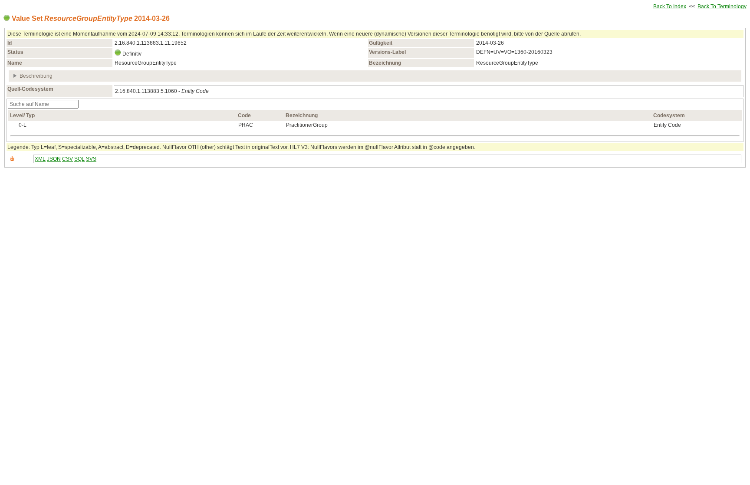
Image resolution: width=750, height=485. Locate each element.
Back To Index (669, 6)
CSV (67, 159)
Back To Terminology (722, 6)
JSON (54, 159)
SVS (91, 159)
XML (40, 159)
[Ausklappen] (15, 76)
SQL (79, 159)
